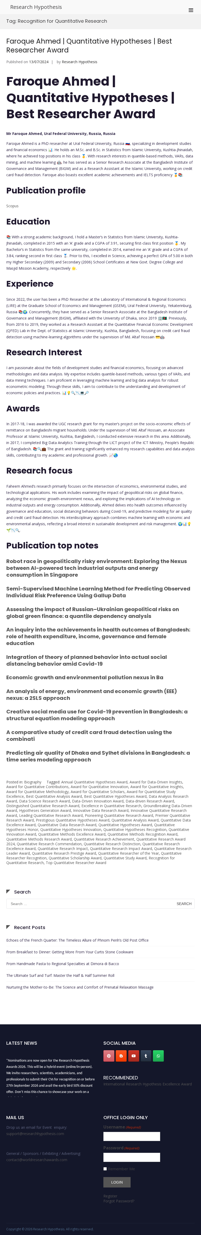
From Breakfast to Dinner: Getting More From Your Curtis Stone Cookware (69, 951)
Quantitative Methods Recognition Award (142, 834)
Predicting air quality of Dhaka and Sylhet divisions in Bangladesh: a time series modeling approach (98, 756)
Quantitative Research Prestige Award (64, 853)
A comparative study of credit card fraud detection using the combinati (89, 736)
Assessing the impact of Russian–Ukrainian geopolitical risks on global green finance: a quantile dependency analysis (92, 613)
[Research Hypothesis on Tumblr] (146, 1056)
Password (121, 1148)
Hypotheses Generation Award (45, 810)
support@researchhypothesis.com (35, 1133)
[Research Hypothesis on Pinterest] (108, 1056)
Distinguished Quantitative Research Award (42, 805)
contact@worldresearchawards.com (36, 1159)
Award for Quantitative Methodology (37, 791)
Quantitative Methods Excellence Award (71, 834)
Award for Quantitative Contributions (37, 786)
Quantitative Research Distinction (112, 843)
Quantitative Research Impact (63, 848)
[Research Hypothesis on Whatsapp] (158, 1056)
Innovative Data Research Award (101, 810)
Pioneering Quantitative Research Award (119, 815)
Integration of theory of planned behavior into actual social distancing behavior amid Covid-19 (86, 660)
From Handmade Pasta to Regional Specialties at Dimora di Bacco (62, 963)
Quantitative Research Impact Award (121, 848)
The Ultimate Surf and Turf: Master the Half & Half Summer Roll (60, 975)
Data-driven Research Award (150, 801)
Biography (32, 781)
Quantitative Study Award (125, 857)
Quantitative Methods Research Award (39, 839)
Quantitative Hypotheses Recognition (134, 829)
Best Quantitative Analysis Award (54, 796)
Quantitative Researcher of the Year (128, 853)
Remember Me (121, 1168)
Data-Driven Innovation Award (98, 801)
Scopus (12, 205)
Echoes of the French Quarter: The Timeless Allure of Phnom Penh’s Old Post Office (77, 940)
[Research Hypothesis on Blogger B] (121, 1056)
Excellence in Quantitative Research (111, 805)
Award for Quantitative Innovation (99, 786)
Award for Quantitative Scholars (98, 791)
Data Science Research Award (44, 801)
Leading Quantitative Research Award (51, 815)
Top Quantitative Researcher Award (76, 862)
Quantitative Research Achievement (104, 839)
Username (122, 1127)
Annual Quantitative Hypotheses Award (94, 781)
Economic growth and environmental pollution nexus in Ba (84, 677)
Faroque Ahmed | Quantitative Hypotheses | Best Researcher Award (89, 46)
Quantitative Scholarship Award (75, 857)
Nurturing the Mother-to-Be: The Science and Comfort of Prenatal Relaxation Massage (80, 987)
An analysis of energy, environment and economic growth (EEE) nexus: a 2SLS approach (91, 695)
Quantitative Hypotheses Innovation (70, 829)
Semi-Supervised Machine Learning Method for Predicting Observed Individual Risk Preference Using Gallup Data (98, 592)
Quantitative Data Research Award (67, 824)
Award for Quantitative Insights (156, 786)
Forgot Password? (118, 1200)
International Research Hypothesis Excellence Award (147, 1084)
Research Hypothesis (36, 6)
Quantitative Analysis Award (135, 820)
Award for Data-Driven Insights (156, 781)
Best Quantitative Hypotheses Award (115, 796)
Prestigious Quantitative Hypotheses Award (72, 820)
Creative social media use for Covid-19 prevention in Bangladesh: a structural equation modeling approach (97, 715)
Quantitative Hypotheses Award (125, 824)
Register (110, 1195)
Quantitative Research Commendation (49, 843)
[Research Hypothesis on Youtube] (133, 1056)
